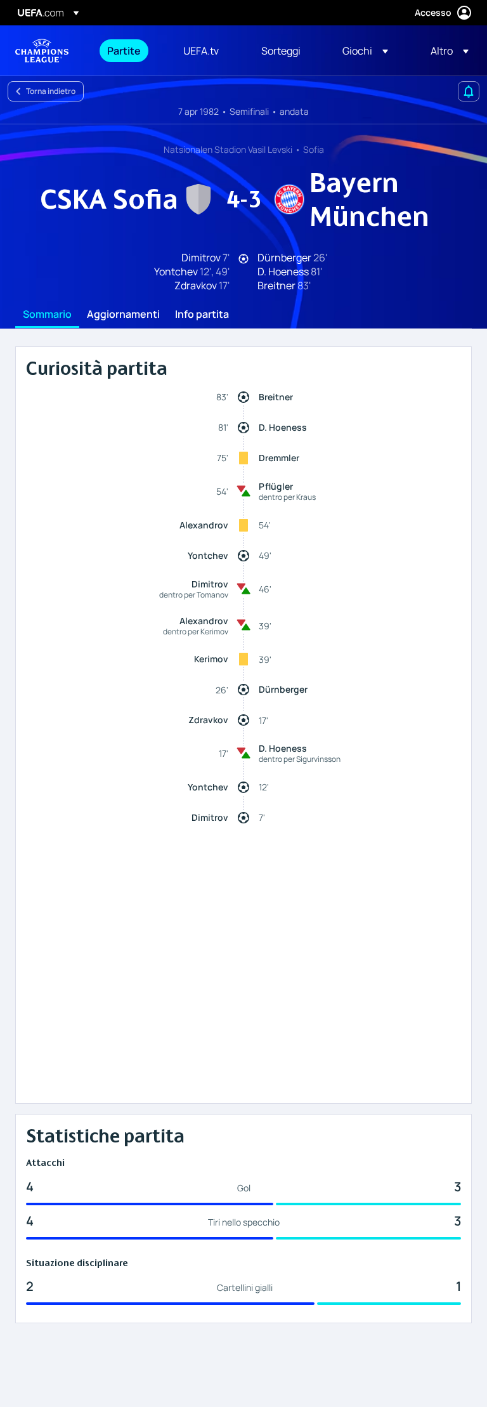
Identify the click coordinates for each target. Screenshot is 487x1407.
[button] (365, 51)
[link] (124, 51)
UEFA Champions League (41, 51)
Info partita (202, 314)
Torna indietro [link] (50, 91)
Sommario (47, 314)
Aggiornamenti (123, 314)
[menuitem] (129, 51)
